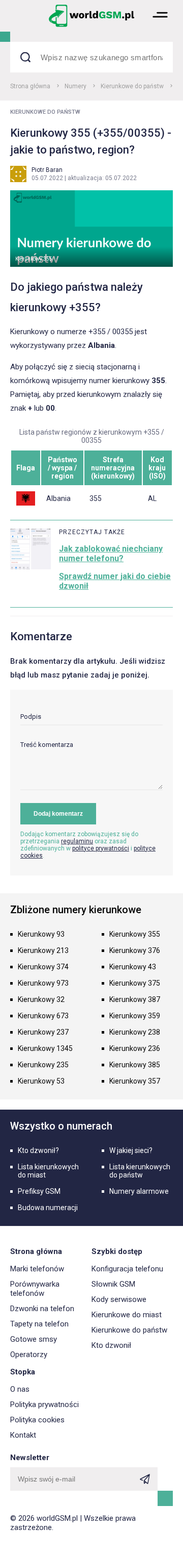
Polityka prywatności (44, 1404)
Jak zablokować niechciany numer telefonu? (111, 553)
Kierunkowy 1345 (45, 1048)
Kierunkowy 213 (43, 950)
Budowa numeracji (48, 1207)
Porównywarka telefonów (34, 1289)
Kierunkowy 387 (134, 999)
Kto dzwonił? (38, 1150)
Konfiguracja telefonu (127, 1268)
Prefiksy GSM (39, 1191)
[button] (160, 26)
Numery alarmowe (139, 1191)
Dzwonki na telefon (42, 1308)
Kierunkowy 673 (43, 1016)
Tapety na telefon (39, 1323)
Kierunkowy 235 (43, 1065)
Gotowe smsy (33, 1339)
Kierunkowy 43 (132, 967)
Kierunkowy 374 (43, 967)
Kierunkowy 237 (43, 1032)
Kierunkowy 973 (43, 983)
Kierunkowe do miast (127, 1314)
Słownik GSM (113, 1284)
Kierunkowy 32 (41, 999)
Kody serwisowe (119, 1299)
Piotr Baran (47, 169)
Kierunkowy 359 (134, 1016)
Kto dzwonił (111, 1345)
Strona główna (30, 86)
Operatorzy (28, 1354)
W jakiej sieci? (130, 1150)
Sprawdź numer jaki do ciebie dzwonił (115, 581)
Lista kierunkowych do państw (139, 1171)
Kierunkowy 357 (134, 1081)
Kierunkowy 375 (134, 983)
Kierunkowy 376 (134, 950)
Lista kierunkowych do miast (48, 1171)
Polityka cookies (37, 1419)
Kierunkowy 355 (134, 934)
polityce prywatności (100, 848)
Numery (75, 86)
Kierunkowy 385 (134, 1065)
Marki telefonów (37, 1268)
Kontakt (23, 1435)
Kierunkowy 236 (134, 1048)
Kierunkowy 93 (41, 934)
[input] (91, 719)
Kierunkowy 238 (134, 1032)
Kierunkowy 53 (41, 1081)
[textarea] (91, 765)
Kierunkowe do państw (132, 86)
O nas (19, 1389)
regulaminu (77, 841)
